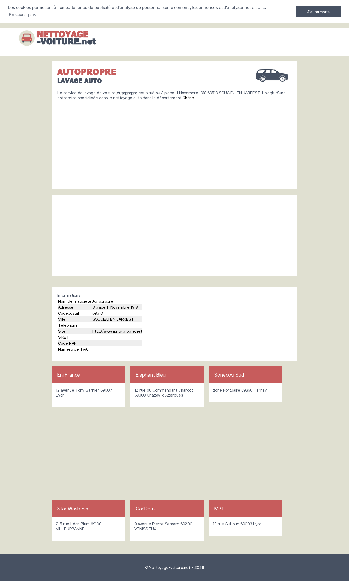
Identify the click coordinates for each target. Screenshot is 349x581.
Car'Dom (145, 509)
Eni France (68, 375)
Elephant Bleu (151, 375)
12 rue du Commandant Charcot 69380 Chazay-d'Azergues (163, 392)
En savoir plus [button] (22, 15)
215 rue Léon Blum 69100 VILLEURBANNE (78, 526)
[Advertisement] (174, 142)
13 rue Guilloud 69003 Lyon (237, 523)
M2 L (219, 509)
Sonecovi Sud (229, 375)
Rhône (188, 97)
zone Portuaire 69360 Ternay (240, 390)
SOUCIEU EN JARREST (113, 319)
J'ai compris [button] (318, 12)
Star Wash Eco (73, 509)
